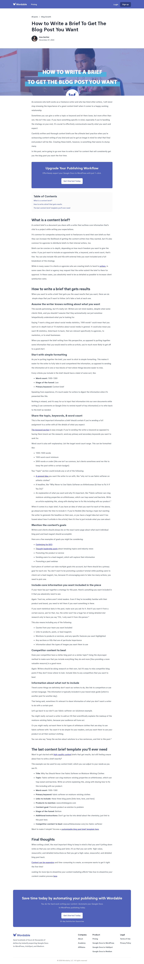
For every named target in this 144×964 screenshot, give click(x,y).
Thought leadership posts (47, 549)
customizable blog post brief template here (80, 829)
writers (102, 266)
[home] (20, 4)
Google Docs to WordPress (103, 943)
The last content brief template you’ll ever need (52, 208)
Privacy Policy (125, 943)
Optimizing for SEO (44, 544)
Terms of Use (125, 939)
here (55, 876)
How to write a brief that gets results (48, 204)
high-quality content (62, 754)
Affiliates (81, 947)
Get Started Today (72, 181)
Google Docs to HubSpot (102, 947)
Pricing (34, 4)
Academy (81, 943)
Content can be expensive (43, 862)
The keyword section (40, 430)
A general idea (42, 476)
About (80, 939)
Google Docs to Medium (102, 951)
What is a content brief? (43, 201)
